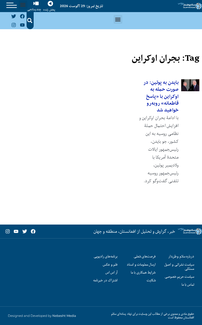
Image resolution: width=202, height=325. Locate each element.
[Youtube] (22, 25)
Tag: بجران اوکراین (165, 58)
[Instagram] (13, 25)
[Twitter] (13, 16)
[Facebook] (22, 16)
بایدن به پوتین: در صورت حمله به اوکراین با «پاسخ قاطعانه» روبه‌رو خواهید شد (161, 96)
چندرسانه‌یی (34, 9)
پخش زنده (49, 9)
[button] (23, 5)
